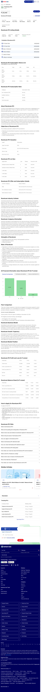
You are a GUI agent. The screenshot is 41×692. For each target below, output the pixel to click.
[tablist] (20, 274)
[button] (29, 1)
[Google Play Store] (4, 562)
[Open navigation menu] (38, 2)
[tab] (7, 274)
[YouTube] (11, 565)
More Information (4, 686)
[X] (9, 565)
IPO (4, 4)
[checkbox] (2, 537)
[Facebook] (17, 565)
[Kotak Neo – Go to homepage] (4, 1)
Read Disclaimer (8, 654)
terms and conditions (11, 537)
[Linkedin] (15, 565)
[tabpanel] (20, 289)
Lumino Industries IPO (6, 514)
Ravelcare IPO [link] (8, 4)
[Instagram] (13, 565)
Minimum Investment (5, 11)
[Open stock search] (36, 2)
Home (2, 4)
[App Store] (11, 562)
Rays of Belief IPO (5, 511)
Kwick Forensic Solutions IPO (7, 516)
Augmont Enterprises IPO (7, 509)
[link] (10, 550)
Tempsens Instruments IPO (7, 506)
